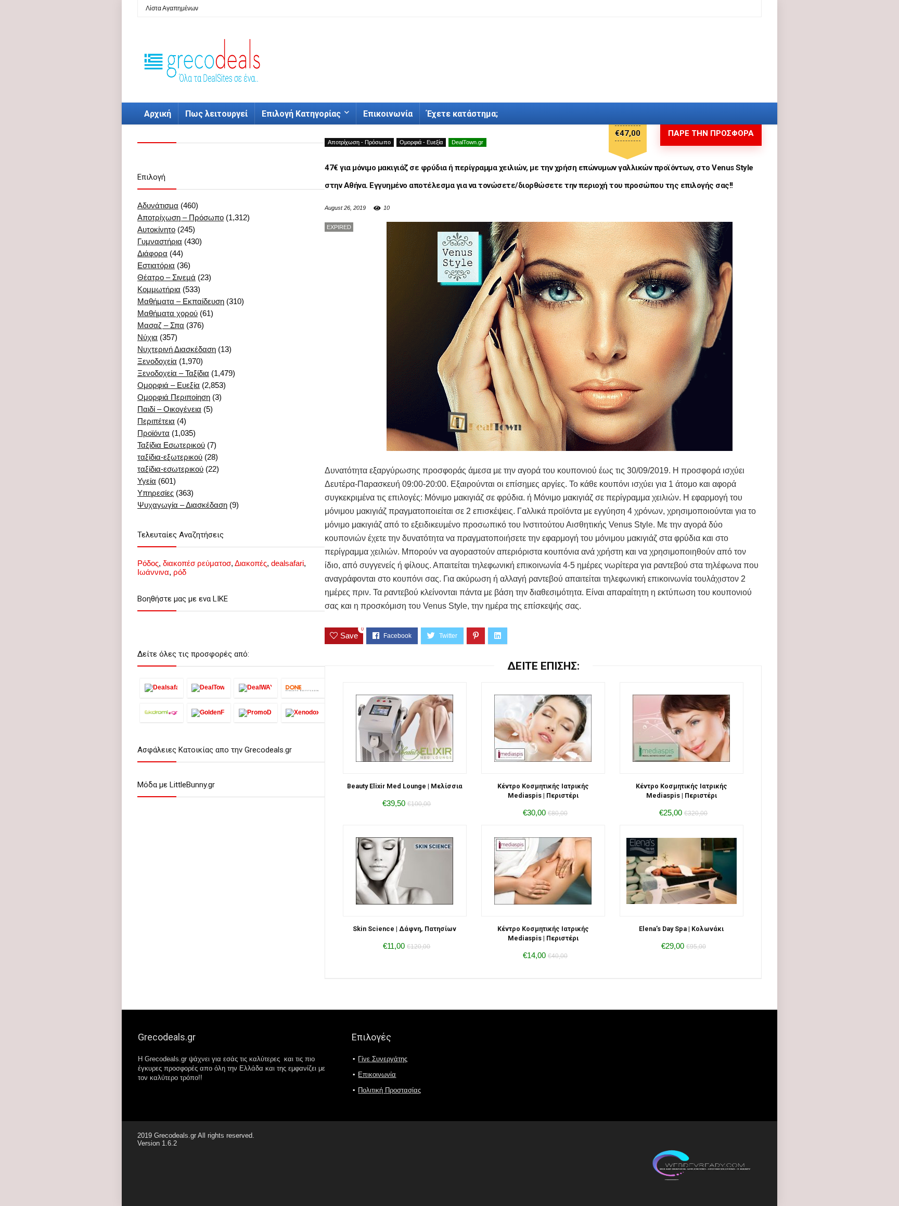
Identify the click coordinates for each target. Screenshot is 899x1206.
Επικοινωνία (388, 114)
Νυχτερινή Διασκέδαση (176, 349)
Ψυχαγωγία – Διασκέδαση (182, 504)
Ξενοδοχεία (157, 361)
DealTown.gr (467, 142)
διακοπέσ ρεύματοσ (197, 563)
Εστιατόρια (156, 265)
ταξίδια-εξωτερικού (169, 457)
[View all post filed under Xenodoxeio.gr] (303, 712)
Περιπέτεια (156, 421)
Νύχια (147, 337)
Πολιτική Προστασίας (389, 1090)
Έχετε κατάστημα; (462, 114)
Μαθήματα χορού (167, 313)
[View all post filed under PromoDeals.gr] (255, 712)
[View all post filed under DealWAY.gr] (255, 688)
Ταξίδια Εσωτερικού (171, 445)
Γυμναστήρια (159, 241)
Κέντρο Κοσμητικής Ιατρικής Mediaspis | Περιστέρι (543, 790)
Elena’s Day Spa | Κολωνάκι (681, 929)
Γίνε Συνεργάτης (382, 1059)
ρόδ (179, 572)
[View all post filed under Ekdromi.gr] (161, 712)
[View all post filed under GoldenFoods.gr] (208, 712)
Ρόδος (148, 563)
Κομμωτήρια (159, 289)
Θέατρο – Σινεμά (166, 277)
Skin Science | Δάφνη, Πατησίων (404, 929)
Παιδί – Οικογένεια (169, 409)
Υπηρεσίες (155, 492)
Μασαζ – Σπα (160, 325)
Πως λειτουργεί (216, 114)
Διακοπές (251, 563)
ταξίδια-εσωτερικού (170, 468)
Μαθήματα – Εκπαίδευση (180, 301)
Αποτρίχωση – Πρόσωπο (180, 217)
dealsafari (287, 563)
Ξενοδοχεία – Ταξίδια (173, 373)
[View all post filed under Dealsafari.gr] (161, 688)
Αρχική (157, 114)
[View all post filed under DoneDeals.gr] (303, 688)
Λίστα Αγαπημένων (172, 8)
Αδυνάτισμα (157, 205)
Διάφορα (152, 253)
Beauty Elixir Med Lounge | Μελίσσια (405, 786)
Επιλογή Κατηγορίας (301, 114)
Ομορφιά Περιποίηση (173, 397)
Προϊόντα (153, 433)
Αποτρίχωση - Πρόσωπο (359, 142)
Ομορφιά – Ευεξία (168, 385)
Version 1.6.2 (157, 1143)
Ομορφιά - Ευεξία (421, 142)
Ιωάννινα (153, 572)
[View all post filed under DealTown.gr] (208, 688)
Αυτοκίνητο (156, 229)
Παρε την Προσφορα (711, 133)
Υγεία (146, 480)
